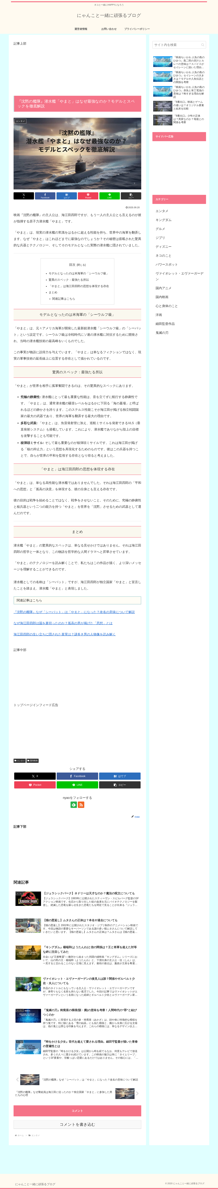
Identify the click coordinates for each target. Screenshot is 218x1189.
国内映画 (34, 760)
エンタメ (21, 760)
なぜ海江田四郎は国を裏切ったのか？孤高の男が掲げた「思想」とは (63, 623)
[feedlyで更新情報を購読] (74, 805)
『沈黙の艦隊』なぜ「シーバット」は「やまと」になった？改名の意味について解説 (74, 612)
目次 (72, 264)
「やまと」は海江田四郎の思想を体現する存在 (79, 286)
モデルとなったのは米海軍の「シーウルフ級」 (79, 273)
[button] (131, 195)
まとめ (53, 292)
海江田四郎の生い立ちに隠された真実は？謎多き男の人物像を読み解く (65, 634)
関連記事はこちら (63, 298)
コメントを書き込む (77, 1124)
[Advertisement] (77, 68)
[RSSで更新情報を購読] (81, 805)
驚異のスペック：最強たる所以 (69, 279)
